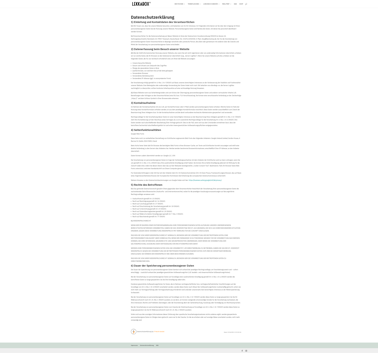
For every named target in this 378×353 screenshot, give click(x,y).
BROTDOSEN (179, 4)
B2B (235, 4)
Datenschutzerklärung (147, 345)
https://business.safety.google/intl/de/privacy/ (205, 180)
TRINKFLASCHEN (193, 4)
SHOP (241, 4)
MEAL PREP (225, 4)
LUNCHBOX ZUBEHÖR (210, 4)
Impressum (134, 345)
